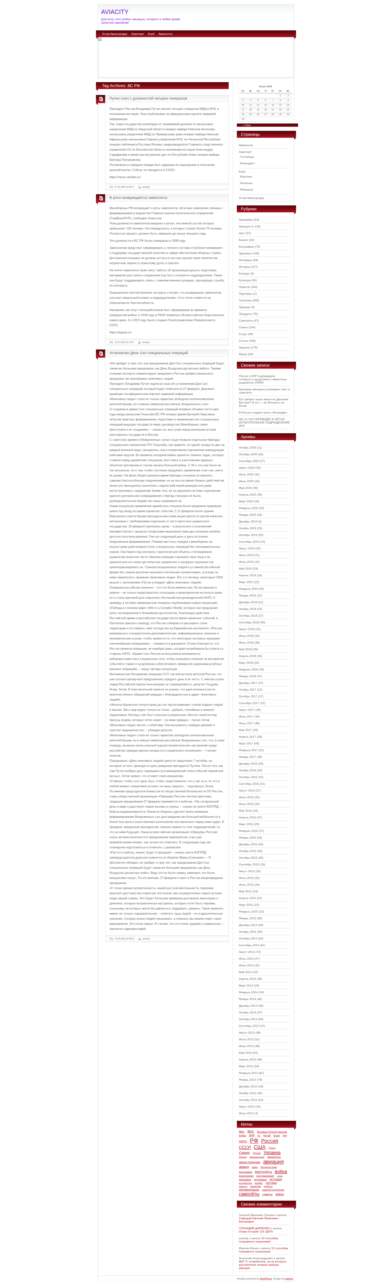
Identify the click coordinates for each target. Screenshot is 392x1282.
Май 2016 (245, 810)
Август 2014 (247, 952)
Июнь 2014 (246, 965)
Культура (245, 280)
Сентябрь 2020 (249, 461)
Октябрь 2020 (248, 454)
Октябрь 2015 (248, 857)
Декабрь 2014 (248, 925)
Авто (242, 233)
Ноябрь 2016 (247, 770)
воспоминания (265, 1176)
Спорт (243, 334)
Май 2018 (245, 649)
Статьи (243, 340)
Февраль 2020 (248, 508)
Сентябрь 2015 (249, 864)
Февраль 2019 (248, 588)
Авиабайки (246, 219)
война (281, 1171)
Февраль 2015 (248, 911)
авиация (273, 1162)
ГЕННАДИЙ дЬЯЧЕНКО (254, 1228)
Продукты (245, 313)
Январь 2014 (247, 999)
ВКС (250, 1132)
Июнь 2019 (246, 561)
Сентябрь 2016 (249, 783)
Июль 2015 (246, 878)
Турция (257, 1153)
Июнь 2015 (246, 884)
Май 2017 (245, 730)
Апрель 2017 (247, 736)
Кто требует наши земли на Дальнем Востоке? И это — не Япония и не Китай (263, 402)
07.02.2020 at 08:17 (124, 187)
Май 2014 (245, 972)
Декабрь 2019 (248, 521)
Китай (267, 1135)
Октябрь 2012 (248, 1099)
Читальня (246, 183)
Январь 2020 (247, 514)
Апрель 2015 (247, 898)
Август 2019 (247, 548)
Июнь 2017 (246, 723)
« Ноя (247, 125)
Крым (276, 1135)
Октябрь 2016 (248, 777)
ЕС (259, 1135)
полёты (268, 1186)
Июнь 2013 (246, 1046)
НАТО (243, 1141)
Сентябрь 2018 (249, 622)
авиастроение (249, 1162)
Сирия (244, 1153)
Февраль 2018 (248, 669)
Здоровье (245, 253)
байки (255, 1167)
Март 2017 (246, 743)
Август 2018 (247, 629)
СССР (245, 1147)
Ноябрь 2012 (247, 1093)
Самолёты (246, 320)
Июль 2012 (246, 1113)
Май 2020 (245, 487)
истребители (245, 1183)
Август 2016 (247, 790)
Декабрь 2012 (248, 1086)
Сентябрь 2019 (249, 541)
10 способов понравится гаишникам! (258, 1240)
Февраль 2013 (248, 1073)
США (260, 1147)
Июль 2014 (246, 958)
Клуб (151, 33)
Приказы (244, 307)
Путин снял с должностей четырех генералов (148, 98)
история (276, 1179)
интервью (260, 1179)
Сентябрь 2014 (249, 945)
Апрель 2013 (247, 1059)
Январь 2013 (247, 1079)
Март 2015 (246, 904)
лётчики (271, 1183)
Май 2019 (245, 568)
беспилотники (269, 1167)
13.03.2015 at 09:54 (124, 938)
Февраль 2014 (248, 992)
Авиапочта (165, 33)
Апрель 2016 (247, 817)
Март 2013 (246, 1066)
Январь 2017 (247, 756)
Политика (245, 300)
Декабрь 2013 (248, 1005)
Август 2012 (247, 1106)
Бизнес (243, 239)
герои (280, 1176)
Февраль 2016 (248, 830)
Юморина (246, 189)
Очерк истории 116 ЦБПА (256, 1231)
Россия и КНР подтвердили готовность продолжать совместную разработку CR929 (263, 379)
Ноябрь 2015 (247, 851)
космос (259, 1183)
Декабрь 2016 (248, 763)
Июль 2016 (246, 797)
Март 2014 (246, 985)
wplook (289, 1278)
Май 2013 (245, 1052)
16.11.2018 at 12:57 (124, 342)
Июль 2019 (246, 555)
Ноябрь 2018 (247, 609)
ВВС (242, 1131)
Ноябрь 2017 (247, 689)
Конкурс (244, 273)
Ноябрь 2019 (247, 528)
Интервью (245, 260)
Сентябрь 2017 (249, 703)
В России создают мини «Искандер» (263, 412)
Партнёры (245, 293)
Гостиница (247, 156)
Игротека (246, 176)
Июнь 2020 (246, 481)
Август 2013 (247, 1032)
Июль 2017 (246, 716)
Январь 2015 (247, 918)
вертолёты (263, 1172)
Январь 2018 (247, 676)
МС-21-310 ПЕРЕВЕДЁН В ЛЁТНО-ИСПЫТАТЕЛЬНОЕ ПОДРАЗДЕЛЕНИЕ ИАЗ (264, 422)
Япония (243, 1157)
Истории (244, 266)
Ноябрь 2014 (247, 931)
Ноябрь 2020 (247, 447)
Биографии (246, 246)
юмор (279, 1194)
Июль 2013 (246, 1039)
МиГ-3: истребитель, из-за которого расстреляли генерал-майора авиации (262, 1265)
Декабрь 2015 (248, 844)
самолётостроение (273, 1189)
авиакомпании (256, 1157)
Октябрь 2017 (248, 696)
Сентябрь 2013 (249, 1025)
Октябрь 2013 (248, 1019)
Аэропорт (137, 33)
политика (255, 1186)
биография (245, 1172)
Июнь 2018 (246, 642)
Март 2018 (246, 662)
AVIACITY (114, 11)
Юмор (243, 354)
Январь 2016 (247, 837)
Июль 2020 (246, 474)
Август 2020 (247, 467)
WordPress (266, 1278)
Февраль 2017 (248, 750)
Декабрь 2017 (248, 683)
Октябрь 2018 (248, 615)
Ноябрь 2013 (247, 1012)
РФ (254, 1140)
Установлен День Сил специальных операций (148, 353)
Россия (269, 1141)
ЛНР (285, 1135)
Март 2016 (246, 824)
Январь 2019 (247, 595)
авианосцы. (274, 1157)
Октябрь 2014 (248, 938)
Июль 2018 (246, 635)
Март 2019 (246, 582)
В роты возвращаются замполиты (138, 198)
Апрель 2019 (247, 575)
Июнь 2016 (246, 804)
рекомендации (249, 1189)
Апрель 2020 (247, 494)
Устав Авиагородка (114, 33)
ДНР (252, 1135)
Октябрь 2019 (248, 535)
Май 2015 (245, 891)
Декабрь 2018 (248, 602)
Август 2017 (247, 709)
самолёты (249, 1193)
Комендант (247, 163)
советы (267, 1194)
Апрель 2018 (247, 656)
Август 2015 (247, 871)
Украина (244, 347)
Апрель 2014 (247, 978)
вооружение (246, 1175)
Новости (244, 287)
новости (243, 1186)
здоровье (245, 1179)
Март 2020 (246, 501)
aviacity (146, 187)
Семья (243, 327)
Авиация (244, 226)
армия (244, 1167)
